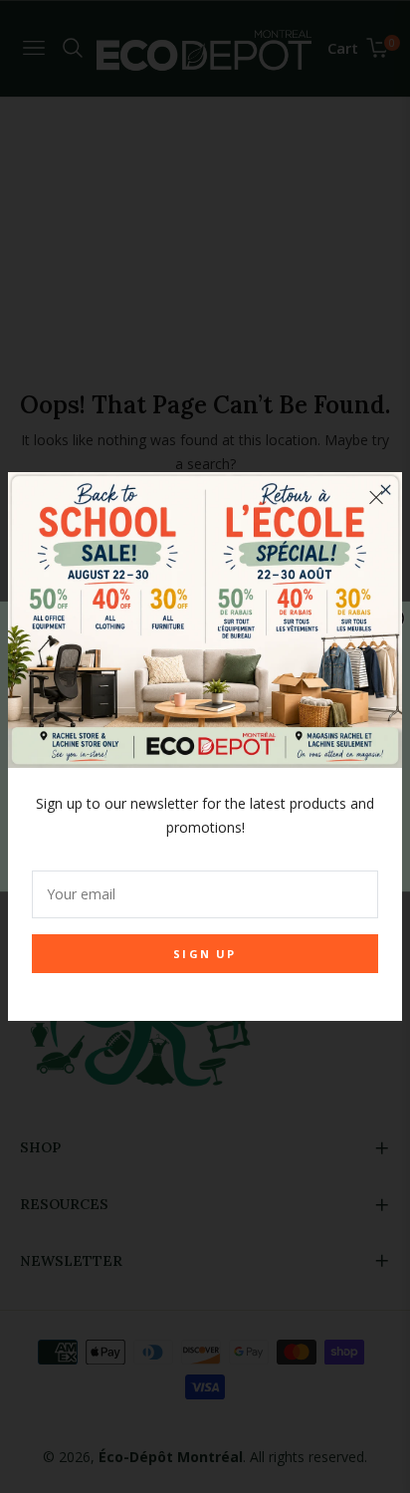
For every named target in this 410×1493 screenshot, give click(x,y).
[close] (376, 498)
